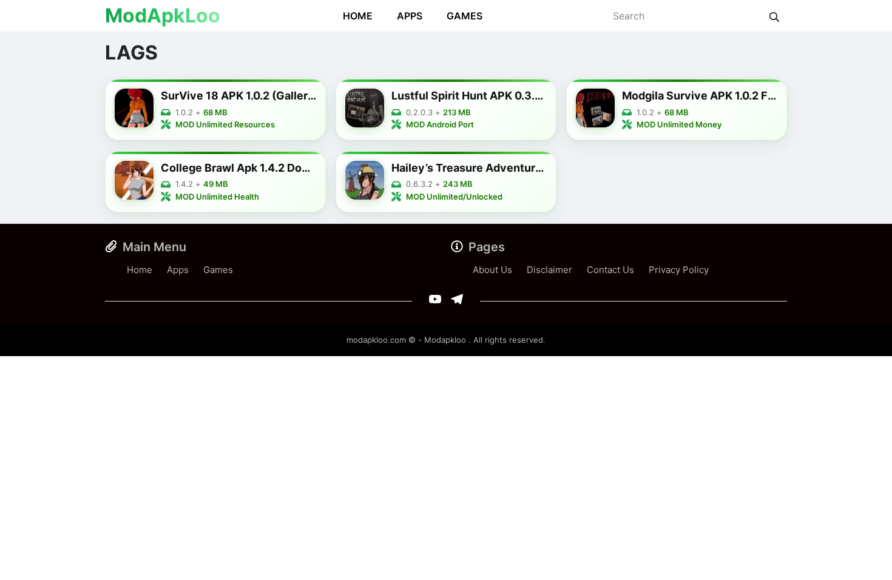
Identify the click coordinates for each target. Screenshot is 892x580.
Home (358, 16)
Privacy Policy (679, 269)
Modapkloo (445, 340)
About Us (492, 269)
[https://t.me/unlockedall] (457, 299)
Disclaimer (549, 269)
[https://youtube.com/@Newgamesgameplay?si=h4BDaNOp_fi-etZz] (435, 299)
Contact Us (610, 269)
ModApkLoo (162, 15)
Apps (409, 16)
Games (464, 16)
